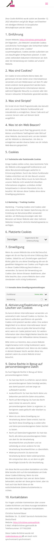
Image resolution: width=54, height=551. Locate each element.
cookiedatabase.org (13, 536)
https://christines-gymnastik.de (33, 39)
